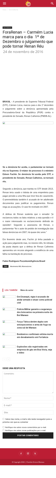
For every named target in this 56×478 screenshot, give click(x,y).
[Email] (37, 56)
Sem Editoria (13, 10)
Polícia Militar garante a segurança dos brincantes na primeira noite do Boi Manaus (34, 312)
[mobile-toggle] (4, 3)
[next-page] (8, 359)
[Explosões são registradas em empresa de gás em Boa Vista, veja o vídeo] (9, 349)
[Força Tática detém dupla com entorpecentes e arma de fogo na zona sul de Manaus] (9, 324)
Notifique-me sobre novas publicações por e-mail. (25, 430)
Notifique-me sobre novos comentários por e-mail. (25, 427)
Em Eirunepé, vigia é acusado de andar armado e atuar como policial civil (34, 299)
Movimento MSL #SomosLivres (20, 266)
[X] (19, 56)
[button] (52, 3)
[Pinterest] (25, 56)
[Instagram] (28, 453)
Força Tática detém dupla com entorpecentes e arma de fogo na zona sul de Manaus (34, 324)
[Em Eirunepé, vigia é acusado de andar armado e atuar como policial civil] (9, 300)
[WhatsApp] (31, 56)
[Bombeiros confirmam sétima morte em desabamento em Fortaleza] (9, 337)
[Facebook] (13, 56)
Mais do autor (26, 290)
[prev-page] (4, 359)
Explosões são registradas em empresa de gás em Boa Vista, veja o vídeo (34, 349)
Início (4, 10)
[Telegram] (43, 56)
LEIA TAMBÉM (11, 290)
